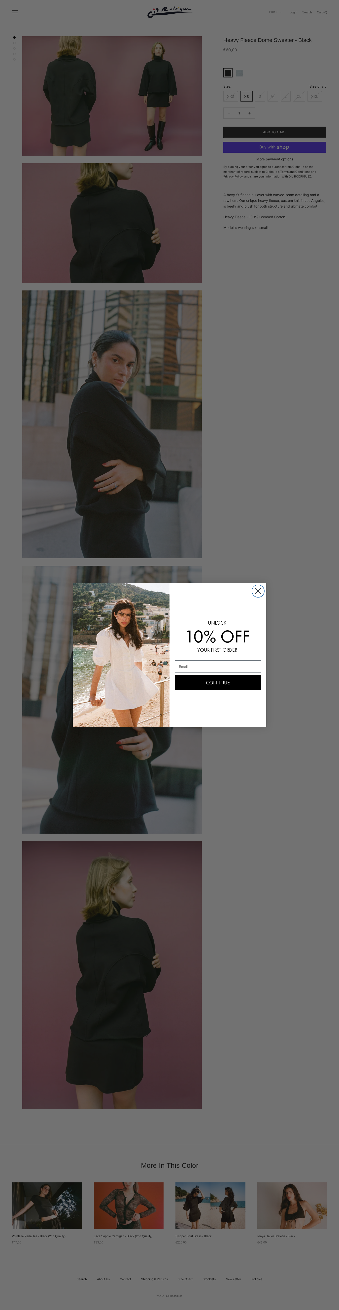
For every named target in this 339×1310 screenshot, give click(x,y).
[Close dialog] (258, 591)
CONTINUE (218, 683)
